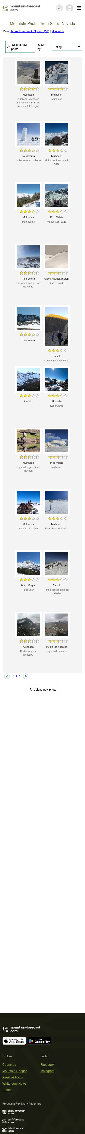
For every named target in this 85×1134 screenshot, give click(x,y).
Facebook (47, 1064)
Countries (9, 1064)
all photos (58, 31)
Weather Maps (12, 1077)
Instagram (47, 1071)
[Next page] (25, 676)
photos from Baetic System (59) (29, 31)
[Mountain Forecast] (21, 8)
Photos (7, 1089)
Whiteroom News (14, 1083)
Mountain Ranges (14, 1071)
